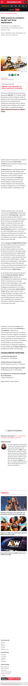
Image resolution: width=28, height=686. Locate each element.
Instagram (3, 658)
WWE (11, 6)
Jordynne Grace (22, 436)
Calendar (3, 646)
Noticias (3, 642)
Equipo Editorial (5, 668)
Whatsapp (3, 661)
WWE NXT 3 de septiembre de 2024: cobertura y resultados (12, 87)
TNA (19, 6)
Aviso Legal (4, 670)
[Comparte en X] (12, 75)
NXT (16, 436)
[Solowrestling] (14, 2)
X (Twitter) (3, 656)
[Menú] (2, 2)
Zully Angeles (4, 78)
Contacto (3, 675)
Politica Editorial (5, 666)
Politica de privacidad (6, 672)
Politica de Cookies (5, 673)
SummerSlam (5, 6)
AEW (15, 6)
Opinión (3, 644)
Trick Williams (11, 437)
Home (2, 13)
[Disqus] (14, 576)
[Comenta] (18, 75)
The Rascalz (4, 437)
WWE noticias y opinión (11, 13)
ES (18, 9)
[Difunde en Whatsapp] (15, 75)
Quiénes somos (5, 649)
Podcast (3, 647)
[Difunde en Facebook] (9, 75)
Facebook (3, 654)
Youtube (3, 659)
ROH (23, 6)
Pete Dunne (18, 437)
